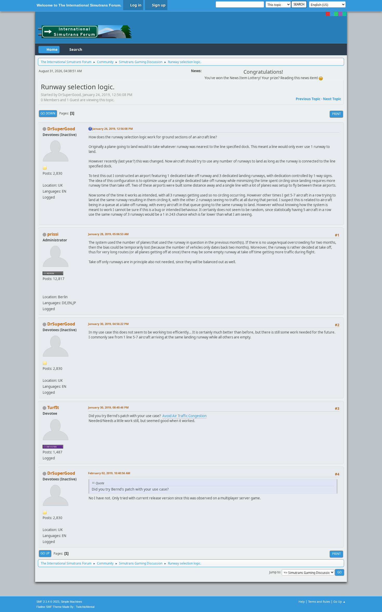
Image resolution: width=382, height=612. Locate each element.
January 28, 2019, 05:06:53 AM (108, 234)
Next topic (332, 99)
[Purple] (340, 14)
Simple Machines (71, 601)
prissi (52, 234)
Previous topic (308, 99)
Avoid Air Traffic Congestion (184, 415)
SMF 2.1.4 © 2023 (47, 601)
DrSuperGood (61, 129)
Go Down (48, 113)
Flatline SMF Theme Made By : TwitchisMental (65, 606)
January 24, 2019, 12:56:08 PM (112, 129)
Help (302, 601)
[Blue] (332, 14)
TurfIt (53, 407)
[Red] (328, 14)
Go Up (45, 553)
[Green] (336, 14)
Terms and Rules (319, 601)
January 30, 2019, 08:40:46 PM (108, 407)
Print (336, 114)
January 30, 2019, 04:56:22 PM (108, 324)
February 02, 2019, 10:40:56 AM (109, 473)
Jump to (274, 572)
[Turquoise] (344, 14)
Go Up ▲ (339, 601)
